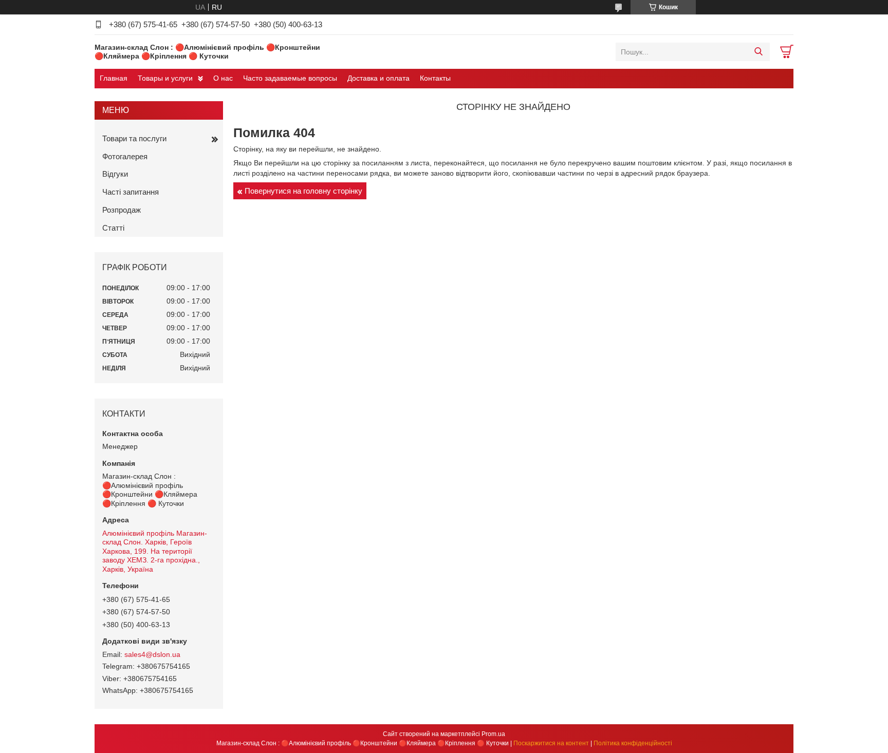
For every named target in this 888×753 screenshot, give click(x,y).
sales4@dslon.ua (152, 654)
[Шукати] (758, 52)
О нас (223, 78)
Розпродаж (121, 209)
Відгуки (115, 174)
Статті (113, 227)
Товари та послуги (134, 138)
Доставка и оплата (378, 78)
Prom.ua (493, 734)
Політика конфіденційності (633, 743)
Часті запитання (130, 191)
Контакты (435, 78)
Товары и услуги (165, 78)
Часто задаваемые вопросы (290, 78)
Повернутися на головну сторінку (303, 190)
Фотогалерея (124, 156)
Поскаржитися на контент (551, 743)
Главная (113, 78)
